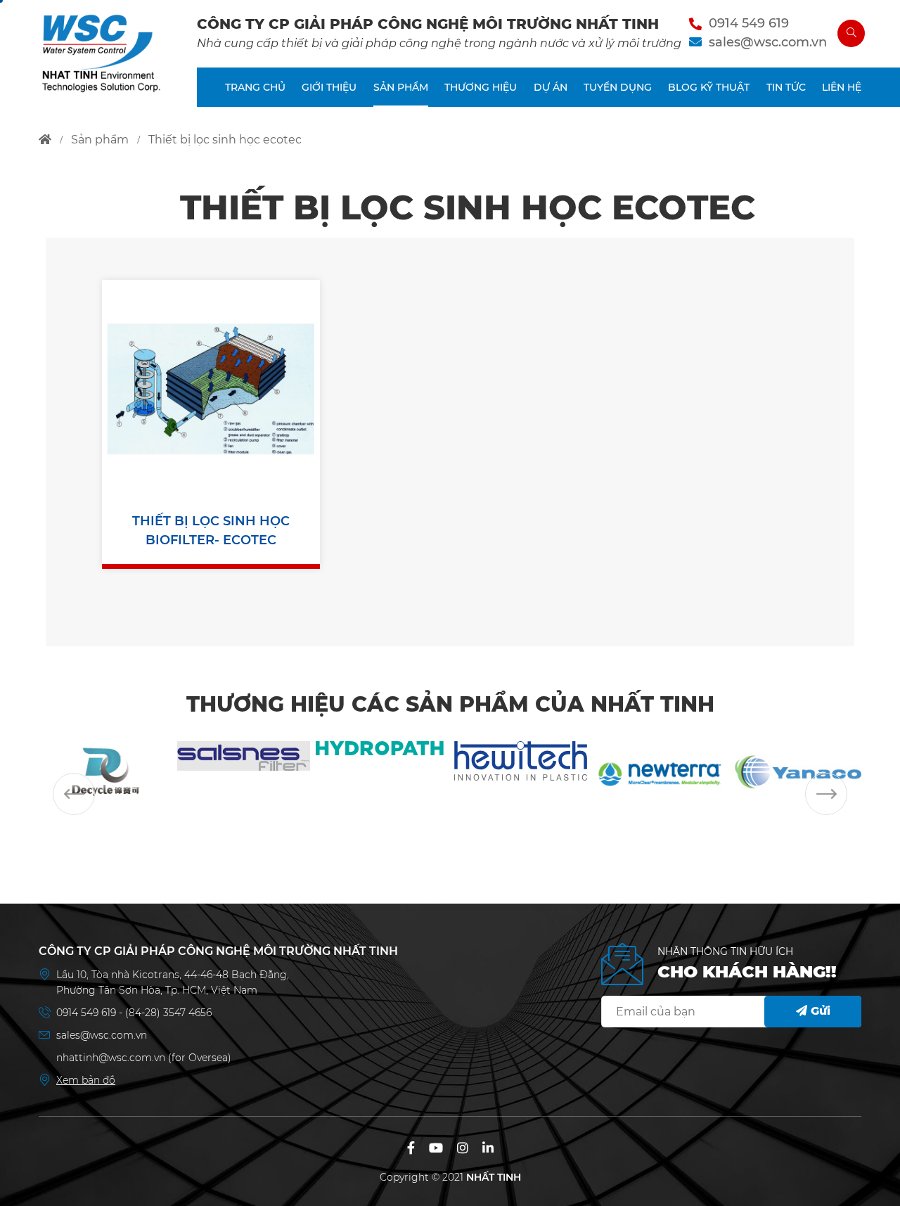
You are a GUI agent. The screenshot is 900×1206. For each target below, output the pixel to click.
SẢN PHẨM (400, 87)
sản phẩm (100, 139)
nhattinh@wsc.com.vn (110, 1057)
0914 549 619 (749, 23)
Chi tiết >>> (211, 395)
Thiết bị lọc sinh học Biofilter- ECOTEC (211, 530)
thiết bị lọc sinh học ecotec (225, 139)
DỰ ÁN (550, 87)
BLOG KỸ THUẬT (709, 87)
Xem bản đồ (85, 1080)
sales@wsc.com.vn (768, 42)
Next (826, 794)
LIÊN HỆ (841, 87)
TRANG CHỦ (255, 87)
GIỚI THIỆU (329, 87)
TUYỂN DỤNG (618, 87)
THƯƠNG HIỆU (480, 87)
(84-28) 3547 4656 (168, 1012)
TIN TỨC (786, 87)
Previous (74, 794)
